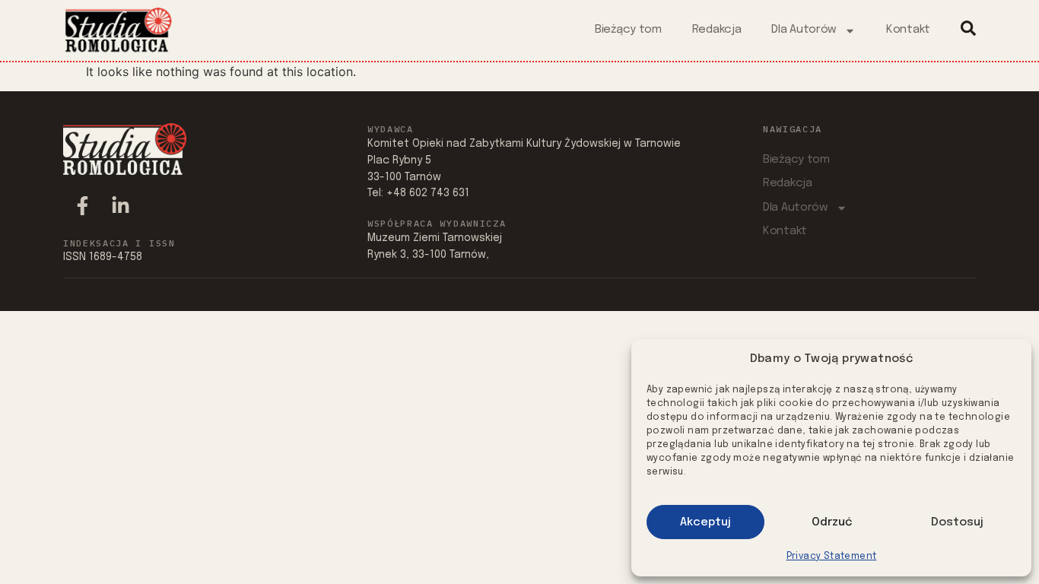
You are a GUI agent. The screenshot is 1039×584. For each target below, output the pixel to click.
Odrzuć (832, 522)
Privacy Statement (831, 556)
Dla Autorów (804, 30)
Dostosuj (957, 522)
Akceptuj (705, 522)
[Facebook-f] (82, 206)
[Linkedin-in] (120, 206)
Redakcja (717, 30)
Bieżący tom (628, 30)
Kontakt (908, 30)
